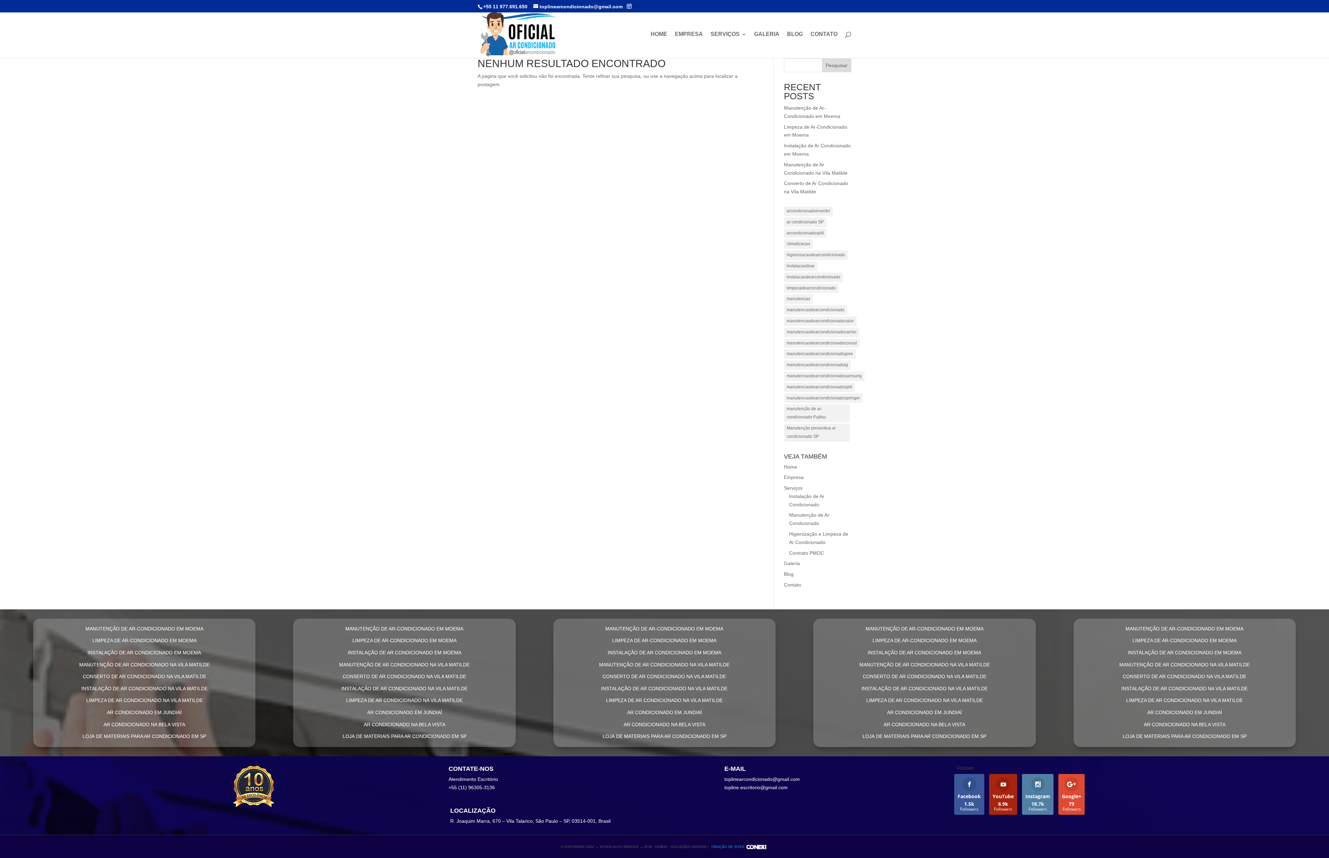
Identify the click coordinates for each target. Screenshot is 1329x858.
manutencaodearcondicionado (815, 309)
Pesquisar (837, 65)
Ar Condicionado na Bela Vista (144, 724)
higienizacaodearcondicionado (816, 254)
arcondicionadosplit (805, 233)
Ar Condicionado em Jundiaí (144, 712)
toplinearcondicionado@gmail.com (762, 779)
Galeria (766, 34)
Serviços (725, 34)
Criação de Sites (727, 847)
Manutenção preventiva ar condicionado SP (811, 432)
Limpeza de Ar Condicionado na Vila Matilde (144, 700)
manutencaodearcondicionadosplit (819, 387)
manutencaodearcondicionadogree (820, 353)
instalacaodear (801, 266)
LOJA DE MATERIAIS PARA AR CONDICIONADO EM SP (144, 736)
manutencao (798, 298)
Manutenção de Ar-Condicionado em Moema (144, 628)
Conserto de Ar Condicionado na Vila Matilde (144, 676)
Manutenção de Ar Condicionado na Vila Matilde (144, 664)
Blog (795, 34)
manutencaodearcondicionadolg (817, 364)
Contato (824, 34)
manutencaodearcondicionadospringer (823, 398)
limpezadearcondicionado (811, 288)
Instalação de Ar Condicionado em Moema (144, 652)
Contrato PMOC (806, 553)
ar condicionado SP (805, 222)
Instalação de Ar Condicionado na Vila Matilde (144, 688)
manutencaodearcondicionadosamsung (824, 375)
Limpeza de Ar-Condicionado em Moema (144, 640)
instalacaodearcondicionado (813, 277)
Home (659, 34)
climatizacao (798, 243)
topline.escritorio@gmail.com (756, 787)
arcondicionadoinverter (808, 211)
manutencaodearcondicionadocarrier (822, 332)
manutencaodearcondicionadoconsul (822, 343)
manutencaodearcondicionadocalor (820, 321)
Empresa (689, 34)
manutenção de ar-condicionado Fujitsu (806, 412)
